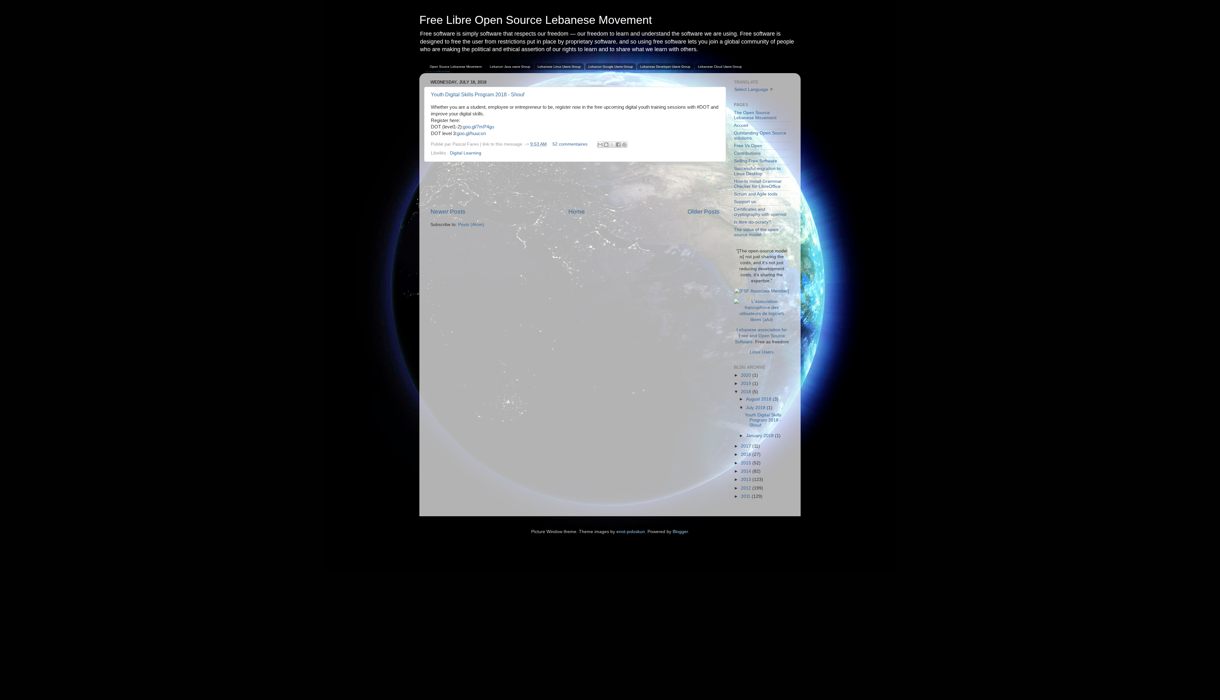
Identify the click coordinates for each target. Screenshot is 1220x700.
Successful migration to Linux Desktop (757, 171)
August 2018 (759, 399)
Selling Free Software (755, 161)
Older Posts (704, 211)
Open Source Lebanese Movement (456, 66)
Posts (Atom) (471, 224)
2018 (746, 391)
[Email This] (600, 144)
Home (576, 211)
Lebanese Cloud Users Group (720, 66)
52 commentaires (569, 144)
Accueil (741, 125)
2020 (746, 375)
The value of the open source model (756, 232)
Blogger (680, 531)
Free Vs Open (748, 145)
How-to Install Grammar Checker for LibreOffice (758, 184)
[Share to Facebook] (618, 144)
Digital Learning (465, 153)
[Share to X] (612, 144)
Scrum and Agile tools (755, 194)
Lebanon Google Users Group (610, 66)
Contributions (747, 153)
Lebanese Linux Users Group (559, 66)
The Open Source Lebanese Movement (755, 115)
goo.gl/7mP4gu (478, 126)
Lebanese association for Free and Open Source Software (761, 335)
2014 (746, 471)
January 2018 (760, 435)
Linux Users (762, 352)
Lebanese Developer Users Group (665, 66)
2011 (746, 496)
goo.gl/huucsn (471, 133)
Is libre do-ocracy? (752, 222)
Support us (745, 201)
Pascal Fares (443, 71)
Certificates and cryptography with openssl (760, 212)
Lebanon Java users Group (510, 66)
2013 (746, 479)
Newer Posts (447, 211)
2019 (746, 383)
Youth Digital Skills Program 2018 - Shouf (477, 94)
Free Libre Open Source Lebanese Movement (535, 19)
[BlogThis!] (606, 144)
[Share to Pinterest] (624, 144)
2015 (746, 463)
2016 (746, 454)
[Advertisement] (575, 184)
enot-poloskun (630, 531)
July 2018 (756, 407)
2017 (746, 446)
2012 (746, 488)
